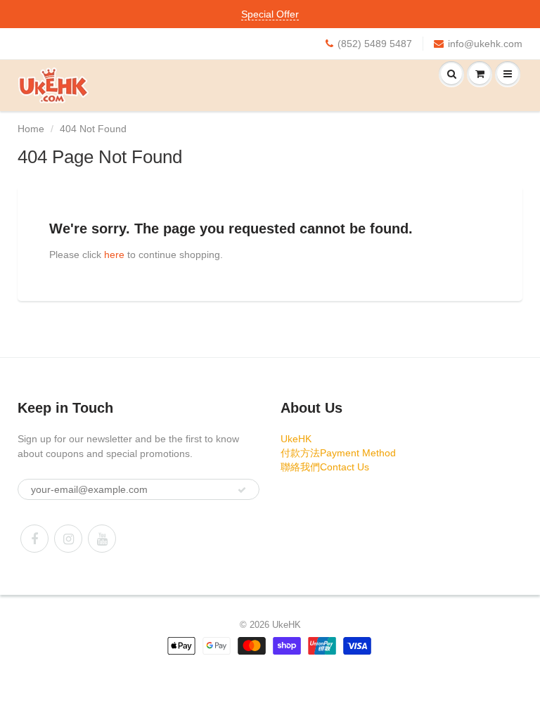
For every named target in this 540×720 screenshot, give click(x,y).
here (114, 254)
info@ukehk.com (485, 43)
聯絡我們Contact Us (325, 466)
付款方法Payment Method (338, 452)
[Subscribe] (242, 490)
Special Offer (270, 14)
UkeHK (296, 438)
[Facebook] (34, 539)
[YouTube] (102, 539)
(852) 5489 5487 (375, 43)
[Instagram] (68, 539)
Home (31, 128)
